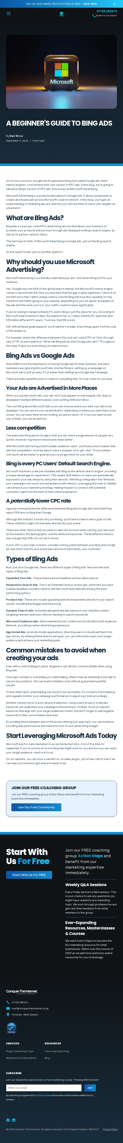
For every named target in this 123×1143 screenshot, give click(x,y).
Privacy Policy (110, 1129)
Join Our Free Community (36, 807)
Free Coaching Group (57, 1051)
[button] (30, 13)
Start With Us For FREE (29, 875)
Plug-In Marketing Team (20, 1051)
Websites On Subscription (21, 1057)
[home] (61, 13)
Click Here (90, 4)
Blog (47, 1057)
